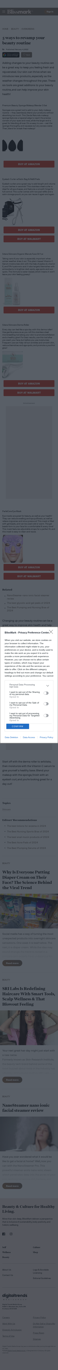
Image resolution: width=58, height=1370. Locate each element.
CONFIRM (17, 726)
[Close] (52, 633)
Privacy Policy (46, 737)
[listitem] (29, 686)
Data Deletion (11, 737)
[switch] (46, 693)
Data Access (29, 737)
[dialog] (29, 685)
